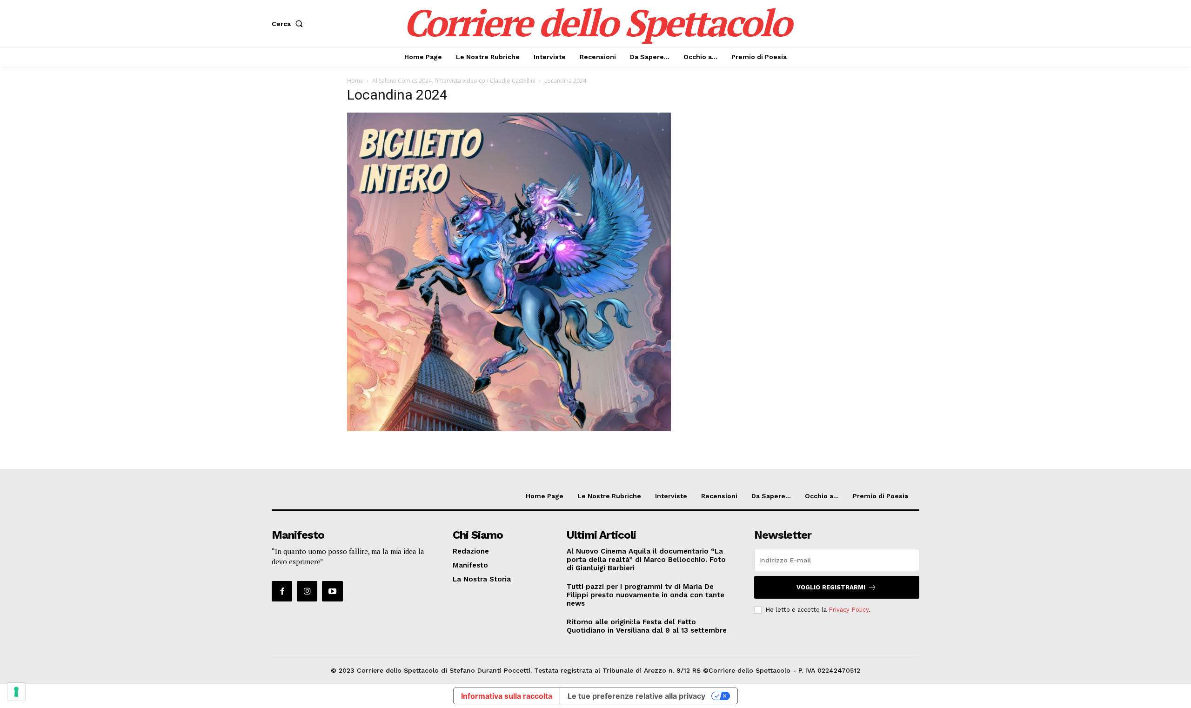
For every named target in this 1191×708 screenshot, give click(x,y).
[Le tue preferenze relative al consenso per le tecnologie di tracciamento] (16, 692)
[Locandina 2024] (509, 429)
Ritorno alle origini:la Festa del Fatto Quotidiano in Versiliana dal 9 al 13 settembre (647, 626)
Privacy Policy (849, 609)
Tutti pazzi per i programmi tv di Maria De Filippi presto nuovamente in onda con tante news (645, 595)
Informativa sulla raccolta (506, 696)
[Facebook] (282, 591)
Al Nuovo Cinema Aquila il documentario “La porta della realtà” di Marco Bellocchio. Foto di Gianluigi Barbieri (646, 559)
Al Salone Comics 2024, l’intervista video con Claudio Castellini (453, 81)
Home (355, 81)
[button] (289, 23)
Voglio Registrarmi (830, 587)
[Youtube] (332, 591)
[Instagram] (307, 591)
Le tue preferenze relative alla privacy (636, 696)
